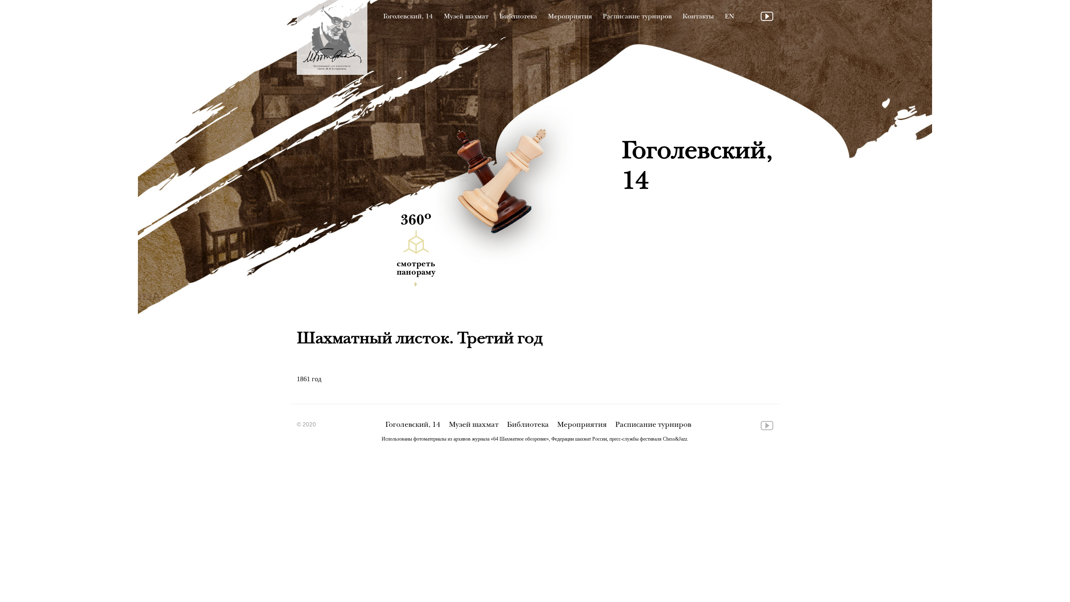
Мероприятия (570, 17)
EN (729, 17)
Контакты (698, 17)
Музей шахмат (466, 17)
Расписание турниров (637, 17)
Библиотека (518, 17)
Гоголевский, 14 (408, 17)
